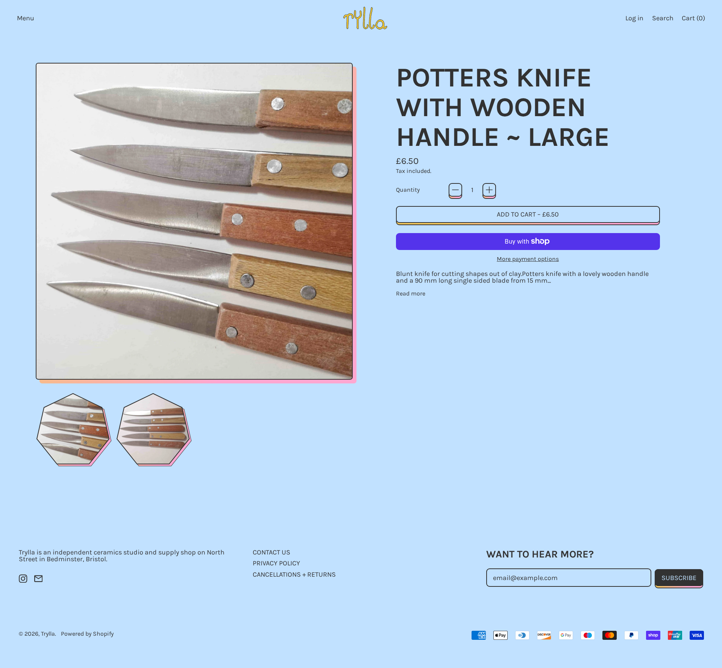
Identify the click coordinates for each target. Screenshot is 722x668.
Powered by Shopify (87, 633)
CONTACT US (271, 552)
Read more (410, 294)
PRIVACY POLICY (276, 563)
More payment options (528, 259)
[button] (663, 18)
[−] (455, 190)
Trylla (48, 633)
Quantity (408, 190)
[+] (489, 190)
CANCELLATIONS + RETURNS (294, 574)
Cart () (693, 20)
